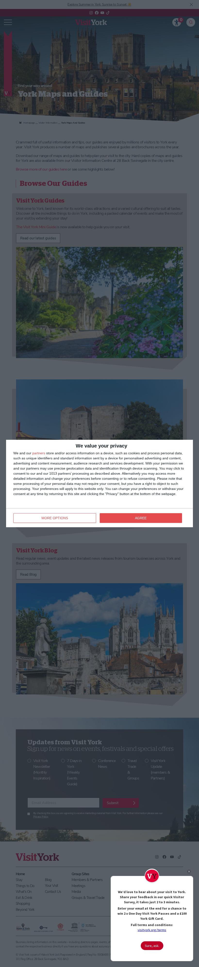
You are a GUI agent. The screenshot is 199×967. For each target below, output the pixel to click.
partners (38, 453)
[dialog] (99, 483)
